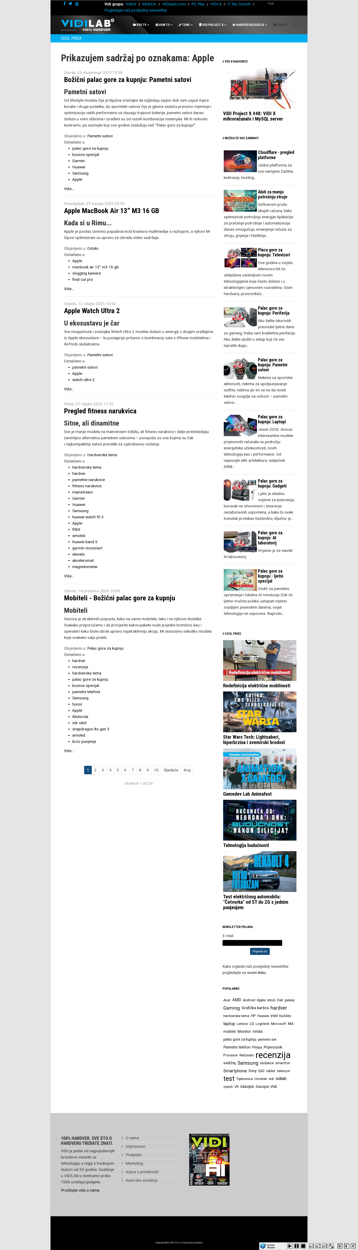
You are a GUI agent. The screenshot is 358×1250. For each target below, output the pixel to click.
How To (164, 25)
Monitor (244, 1031)
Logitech (262, 1024)
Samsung (80, 173)
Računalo (246, 1055)
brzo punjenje (84, 741)
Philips (257, 1047)
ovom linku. (256, 972)
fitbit (76, 529)
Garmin (78, 160)
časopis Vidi (266, 1086)
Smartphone (235, 1070)
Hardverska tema (102, 454)
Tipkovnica (244, 1079)
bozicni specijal (85, 154)
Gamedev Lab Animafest (247, 794)
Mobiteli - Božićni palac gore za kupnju (119, 598)
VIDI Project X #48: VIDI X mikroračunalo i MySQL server (253, 116)
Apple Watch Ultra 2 (92, 310)
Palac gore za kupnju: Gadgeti (272, 483)
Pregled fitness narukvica (100, 411)
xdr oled (79, 722)
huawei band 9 (84, 541)
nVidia (257, 1031)
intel (274, 1016)
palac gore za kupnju (90, 148)
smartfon (282, 1063)
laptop (229, 1023)
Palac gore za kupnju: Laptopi (272, 419)
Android (249, 1000)
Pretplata (133, 1154)
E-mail (228, 935)
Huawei (78, 167)
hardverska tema (86, 467)
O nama (132, 1137)
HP (253, 1016)
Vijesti (281, 25)
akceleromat (83, 560)
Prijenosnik (273, 1047)
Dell (280, 1000)
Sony (252, 1071)
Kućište (285, 1016)
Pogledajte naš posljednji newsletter (135, 10)
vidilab (281, 1078)
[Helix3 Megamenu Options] (295, 25)
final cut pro (82, 279)
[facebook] (64, 3)
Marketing (134, 1163)
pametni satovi (85, 367)
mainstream (82, 492)
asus (271, 1000)
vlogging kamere (86, 273)
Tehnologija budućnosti (246, 845)
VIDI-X (216, 4)
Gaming (231, 1008)
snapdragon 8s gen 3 (90, 729)
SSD (261, 1071)
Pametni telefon (236, 1047)
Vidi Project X (212, 25)
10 (156, 770)
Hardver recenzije (249, 25)
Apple (77, 179)
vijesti (228, 1087)
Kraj (187, 770)
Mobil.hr (149, 4)
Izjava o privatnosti (141, 1171)
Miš (291, 1024)
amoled (78, 535)
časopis (247, 1086)
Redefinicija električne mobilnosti (256, 686)
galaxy (290, 1000)
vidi (271, 1079)
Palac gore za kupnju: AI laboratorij (270, 537)
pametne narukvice (88, 479)
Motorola (80, 716)
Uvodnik (260, 1079)
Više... (69, 188)
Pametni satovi (100, 136)
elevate (78, 554)
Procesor (230, 1055)
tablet (270, 1071)
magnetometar (85, 566)
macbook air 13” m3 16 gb (95, 267)
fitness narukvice (87, 486)
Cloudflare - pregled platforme (276, 155)
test (229, 1078)
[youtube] (77, 3)
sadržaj (229, 1063)
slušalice (267, 1063)
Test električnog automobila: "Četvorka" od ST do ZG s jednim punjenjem (255, 902)
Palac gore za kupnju (105, 648)
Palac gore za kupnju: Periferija (273, 310)
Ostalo (92, 248)
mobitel (229, 1031)
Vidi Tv (141, 25)
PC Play (198, 4)
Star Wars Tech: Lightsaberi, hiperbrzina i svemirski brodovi (254, 739)
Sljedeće (171, 770)
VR (236, 1087)
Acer (227, 1000)
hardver (79, 473)
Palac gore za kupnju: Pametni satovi (272, 364)
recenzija (80, 667)
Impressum (135, 1146)
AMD (236, 1000)
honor (77, 704)
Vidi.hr (132, 4)
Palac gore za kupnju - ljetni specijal (270, 576)
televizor (283, 1071)
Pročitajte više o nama (80, 1190)
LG (252, 1024)
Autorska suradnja (141, 1180)
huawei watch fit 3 (88, 517)
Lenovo (242, 1024)
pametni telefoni (86, 691)
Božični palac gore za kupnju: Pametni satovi (127, 79)
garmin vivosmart (87, 548)
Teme (185, 25)
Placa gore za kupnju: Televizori (274, 252)
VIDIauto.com (174, 4)
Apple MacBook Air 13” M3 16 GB (111, 210)
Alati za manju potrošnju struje (272, 194)
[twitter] (70, 3)
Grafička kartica (255, 1007)
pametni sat (267, 1039)
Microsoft (278, 1024)
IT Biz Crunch (239, 4)
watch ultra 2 (83, 379)
